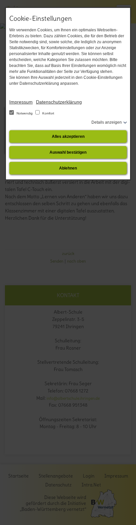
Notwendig (25, 113)
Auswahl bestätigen (68, 152)
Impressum (21, 102)
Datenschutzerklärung (59, 102)
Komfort (47, 113)
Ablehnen (68, 168)
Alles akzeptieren (68, 136)
